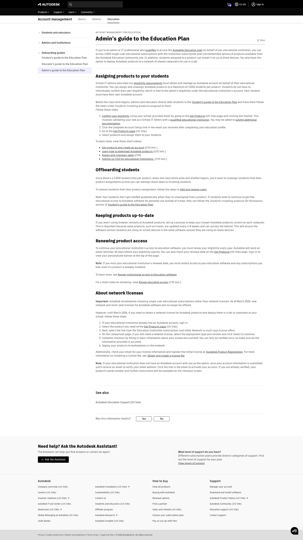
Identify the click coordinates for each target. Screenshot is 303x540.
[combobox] (95, 4)
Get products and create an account (123, 147)
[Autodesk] (49, 4)
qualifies (151, 50)
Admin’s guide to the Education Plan (63, 70)
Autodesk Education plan (187, 50)
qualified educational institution (189, 120)
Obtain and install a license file (165, 356)
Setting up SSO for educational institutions (128, 159)
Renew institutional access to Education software (147, 274)
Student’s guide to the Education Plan (64, 58)
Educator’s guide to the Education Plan (65, 64)
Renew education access (153, 282)
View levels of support (191, 463)
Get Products (197, 116)
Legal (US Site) (107, 535)
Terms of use (92, 535)
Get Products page (124, 131)
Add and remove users (193, 189)
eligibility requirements (148, 83)
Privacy (41, 535)
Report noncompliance (75, 535)
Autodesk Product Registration (224, 352)
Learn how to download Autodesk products (127, 151)
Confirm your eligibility (115, 116)
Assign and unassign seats (118, 155)
